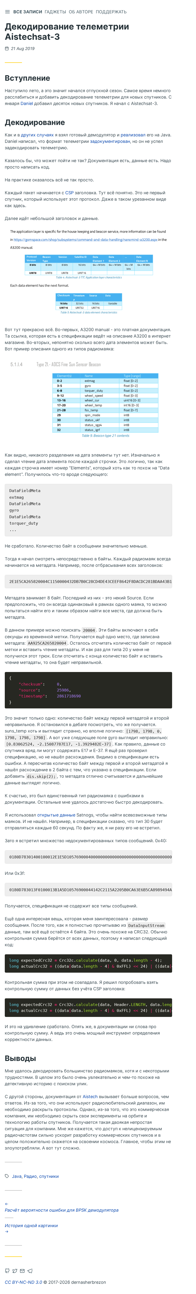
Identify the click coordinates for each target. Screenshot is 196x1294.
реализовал (133, 134)
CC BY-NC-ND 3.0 (23, 1282)
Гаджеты (55, 11)
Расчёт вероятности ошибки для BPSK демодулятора (62, 1210)
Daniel (27, 103)
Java (17, 1176)
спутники (49, 1176)
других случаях (37, 134)
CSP (69, 192)
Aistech (90, 1096)
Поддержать (111, 11)
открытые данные (56, 814)
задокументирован (110, 141)
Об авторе (81, 11)
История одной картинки (31, 1225)
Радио (30, 1176)
